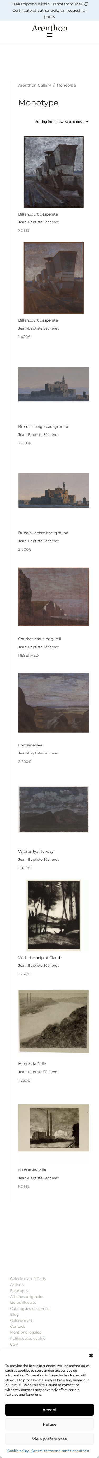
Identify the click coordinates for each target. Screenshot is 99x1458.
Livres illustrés (23, 1302)
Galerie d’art (21, 1320)
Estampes (19, 1290)
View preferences (49, 1438)
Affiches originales (27, 1296)
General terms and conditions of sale (60, 1451)
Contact (17, 1326)
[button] (91, 1355)
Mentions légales (25, 1332)
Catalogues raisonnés (29, 1308)
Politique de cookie (27, 1338)
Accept (50, 1409)
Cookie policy (18, 1451)
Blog (14, 1314)
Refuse (49, 1424)
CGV (14, 1344)
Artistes (17, 1284)
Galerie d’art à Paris (28, 1278)
